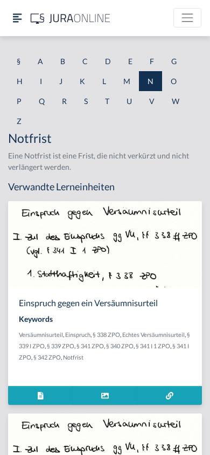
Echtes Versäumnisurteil (153, 334)
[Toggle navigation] (187, 17)
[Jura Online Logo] (70, 18)
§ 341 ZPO (90, 345)
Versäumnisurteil (41, 334)
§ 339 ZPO (60, 345)
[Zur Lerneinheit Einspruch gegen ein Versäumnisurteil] (169, 395)
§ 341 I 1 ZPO (153, 345)
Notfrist (73, 357)
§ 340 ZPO (120, 345)
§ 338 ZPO (106, 334)
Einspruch (77, 334)
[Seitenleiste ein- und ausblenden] (17, 18)
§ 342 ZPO (47, 357)
